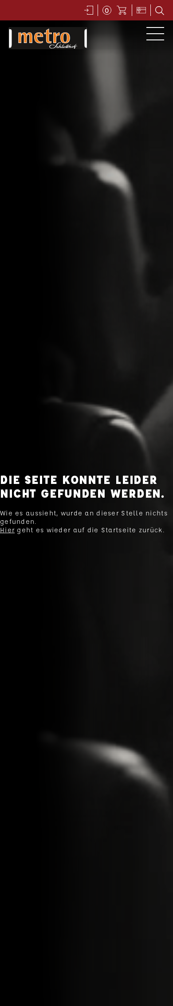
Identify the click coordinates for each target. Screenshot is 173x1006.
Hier (7, 530)
